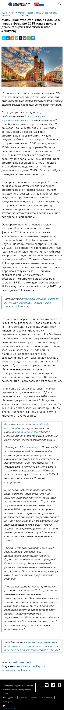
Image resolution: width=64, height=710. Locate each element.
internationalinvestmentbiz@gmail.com (17, 690)
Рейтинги (22, 697)
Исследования (9, 697)
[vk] (47, 685)
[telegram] (53, 685)
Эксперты (7, 701)
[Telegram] (16, 38)
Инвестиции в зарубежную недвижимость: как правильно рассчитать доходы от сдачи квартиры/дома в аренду (31, 646)
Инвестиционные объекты (41, 697)
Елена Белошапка (26, 432)
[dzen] (59, 685)
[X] (20, 38)
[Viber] (24, 38)
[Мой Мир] (33, 38)
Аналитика (20, 13)
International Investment (16, 662)
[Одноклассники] (12, 38)
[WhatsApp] (29, 38)
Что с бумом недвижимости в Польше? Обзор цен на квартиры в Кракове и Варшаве (31, 302)
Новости (30, 13)
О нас (5, 693)
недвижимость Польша (16, 670)
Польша (39, 13)
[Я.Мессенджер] (4, 38)
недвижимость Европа (31, 666)
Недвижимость (7, 13)
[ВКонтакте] (8, 38)
